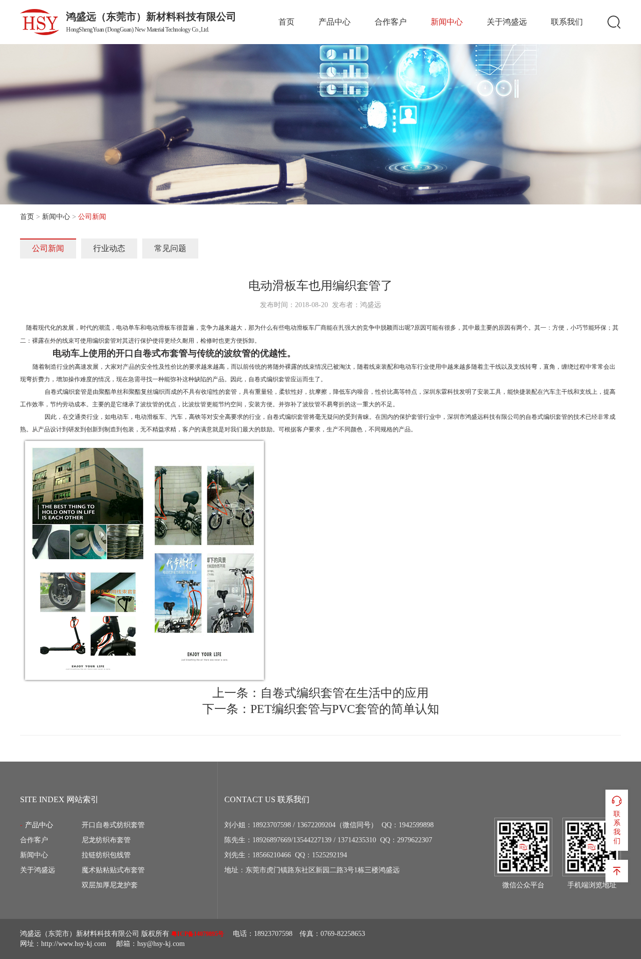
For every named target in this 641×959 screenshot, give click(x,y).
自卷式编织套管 (66, 391)
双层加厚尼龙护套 (110, 885)
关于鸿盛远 (507, 22)
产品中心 (334, 22)
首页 (286, 22)
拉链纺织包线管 (106, 855)
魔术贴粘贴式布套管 (113, 870)
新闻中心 (447, 22)
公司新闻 (48, 248)
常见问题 (170, 248)
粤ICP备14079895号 (197, 933)
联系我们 (567, 22)
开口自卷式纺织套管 (113, 825)
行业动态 (109, 248)
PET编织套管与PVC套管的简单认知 (344, 708)
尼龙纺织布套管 (106, 840)
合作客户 (391, 22)
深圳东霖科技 (441, 391)
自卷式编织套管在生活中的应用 (344, 692)
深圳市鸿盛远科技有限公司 (483, 416)
